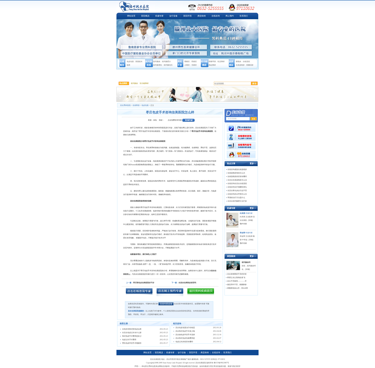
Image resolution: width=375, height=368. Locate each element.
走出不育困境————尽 (237, 281)
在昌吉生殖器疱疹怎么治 (237, 180)
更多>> (253, 163)
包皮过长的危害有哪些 (184, 342)
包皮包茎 (130, 61)
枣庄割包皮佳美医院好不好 (143, 283)
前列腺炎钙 (246, 262)
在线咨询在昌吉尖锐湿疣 (237, 183)
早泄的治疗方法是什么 (236, 198)
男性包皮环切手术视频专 (132, 343)
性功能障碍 (144, 83)
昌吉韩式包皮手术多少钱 (185, 331)
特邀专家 (246, 213)
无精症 (194, 65)
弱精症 (187, 61)
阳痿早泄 (212, 61)
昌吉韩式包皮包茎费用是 (185, 338)
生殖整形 (136, 105)
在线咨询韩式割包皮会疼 (132, 329)
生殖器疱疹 (240, 65)
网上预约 (230, 16)
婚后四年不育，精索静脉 (237, 285)
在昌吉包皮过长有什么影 (132, 333)
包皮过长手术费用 (129, 340)
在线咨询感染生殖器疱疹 (237, 169)
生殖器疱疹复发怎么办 (236, 173)
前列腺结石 (168, 65)
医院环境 (187, 16)
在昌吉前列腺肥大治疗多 (237, 201)
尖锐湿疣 (246, 61)
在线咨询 (216, 16)
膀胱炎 (238, 61)
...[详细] (250, 220)
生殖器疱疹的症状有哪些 (237, 176)
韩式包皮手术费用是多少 (132, 336)
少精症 (187, 65)
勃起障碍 (212, 65)
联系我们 (244, 16)
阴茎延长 (139, 61)
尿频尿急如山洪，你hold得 (237, 288)
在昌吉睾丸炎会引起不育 (237, 190)
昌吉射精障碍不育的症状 (237, 274)
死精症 (194, 61)
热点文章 (231, 163)
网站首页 (131, 16)
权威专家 (159, 16)
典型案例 (231, 256)
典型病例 (201, 16)
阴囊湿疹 (249, 65)
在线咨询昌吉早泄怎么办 (237, 194)
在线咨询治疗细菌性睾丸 (237, 187)
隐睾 (128, 65)
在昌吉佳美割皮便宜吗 (187, 283)
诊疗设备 (173, 16)
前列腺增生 (157, 65)
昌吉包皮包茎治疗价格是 (185, 328)
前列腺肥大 (166, 61)
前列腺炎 (156, 61)
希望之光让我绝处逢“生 (236, 277)
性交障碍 (221, 61)
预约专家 (243, 224)
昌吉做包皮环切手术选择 (185, 335)
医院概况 (145, 16)
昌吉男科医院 (125, 105)
